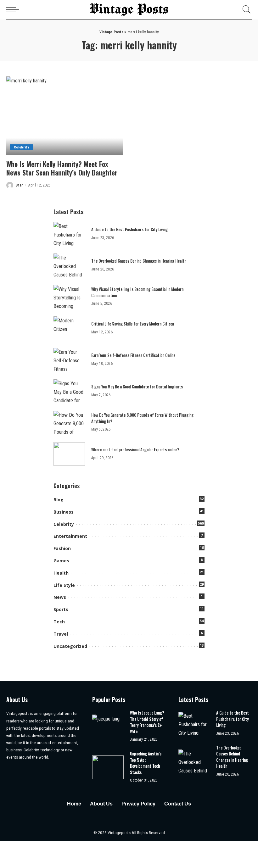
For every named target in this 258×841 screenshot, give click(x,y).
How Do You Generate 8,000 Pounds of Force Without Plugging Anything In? (142, 418)
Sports (60, 609)
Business (63, 512)
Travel (60, 634)
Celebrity (21, 147)
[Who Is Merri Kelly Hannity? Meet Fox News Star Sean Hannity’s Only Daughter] (64, 115)
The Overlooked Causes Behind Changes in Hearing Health (139, 261)
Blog (58, 500)
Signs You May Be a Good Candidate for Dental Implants (137, 386)
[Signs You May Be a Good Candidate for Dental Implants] (69, 391)
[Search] (245, 9)
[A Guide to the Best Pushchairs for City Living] (69, 234)
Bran (19, 185)
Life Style (64, 585)
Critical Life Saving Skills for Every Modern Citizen (132, 323)
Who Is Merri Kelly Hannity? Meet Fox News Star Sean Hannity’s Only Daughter (61, 168)
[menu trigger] (14, 9)
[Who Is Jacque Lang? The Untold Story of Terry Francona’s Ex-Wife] (108, 726)
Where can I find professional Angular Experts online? (135, 449)
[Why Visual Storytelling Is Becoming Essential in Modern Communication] (69, 297)
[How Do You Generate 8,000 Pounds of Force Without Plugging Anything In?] (69, 422)
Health (61, 573)
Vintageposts (120, 832)
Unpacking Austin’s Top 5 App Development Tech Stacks (145, 762)
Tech (59, 622)
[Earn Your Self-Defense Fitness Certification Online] (69, 359)
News (59, 597)
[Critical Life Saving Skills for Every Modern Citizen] (69, 328)
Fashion (62, 548)
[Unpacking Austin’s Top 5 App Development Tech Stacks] (108, 767)
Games (61, 561)
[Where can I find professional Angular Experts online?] (69, 454)
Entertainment (70, 536)
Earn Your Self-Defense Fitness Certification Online (133, 355)
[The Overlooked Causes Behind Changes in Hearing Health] (69, 265)
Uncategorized (70, 646)
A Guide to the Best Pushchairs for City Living (129, 229)
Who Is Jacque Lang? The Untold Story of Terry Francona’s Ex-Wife (147, 722)
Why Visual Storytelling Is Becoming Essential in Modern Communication (137, 292)
